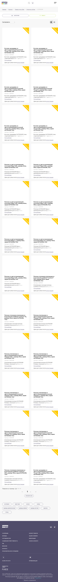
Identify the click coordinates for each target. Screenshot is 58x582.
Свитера (45, 508)
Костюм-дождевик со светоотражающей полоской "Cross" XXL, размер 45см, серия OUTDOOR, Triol (44, 128)
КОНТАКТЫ (4, 548)
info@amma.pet (33, 560)
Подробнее (38, 578)
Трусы (6, 512)
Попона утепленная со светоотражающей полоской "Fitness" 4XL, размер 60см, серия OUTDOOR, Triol (44, 356)
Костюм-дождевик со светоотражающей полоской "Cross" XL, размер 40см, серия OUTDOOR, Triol (14, 128)
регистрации (20, 62)
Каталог (10, 9)
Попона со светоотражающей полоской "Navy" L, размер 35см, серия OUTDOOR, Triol (14, 240)
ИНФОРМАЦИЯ (32, 538)
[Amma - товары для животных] (4, 3)
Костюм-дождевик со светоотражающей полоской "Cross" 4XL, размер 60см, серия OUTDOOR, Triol (44, 472)
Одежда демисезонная (9, 508)
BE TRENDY (6, 504)
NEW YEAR (17, 504)
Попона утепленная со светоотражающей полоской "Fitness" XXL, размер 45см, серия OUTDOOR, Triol (44, 433)
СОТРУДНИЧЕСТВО (6, 538)
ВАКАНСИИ (4, 546)
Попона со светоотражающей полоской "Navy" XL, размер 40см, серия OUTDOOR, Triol (44, 240)
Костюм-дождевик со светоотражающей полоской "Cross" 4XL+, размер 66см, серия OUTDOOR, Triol (14, 89)
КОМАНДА (4, 535)
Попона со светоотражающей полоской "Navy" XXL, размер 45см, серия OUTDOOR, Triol (15, 278)
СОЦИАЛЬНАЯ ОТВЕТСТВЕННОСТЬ (10, 540)
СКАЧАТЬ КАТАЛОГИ (33, 540)
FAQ (3, 543)
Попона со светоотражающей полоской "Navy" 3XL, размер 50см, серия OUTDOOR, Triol (15, 166)
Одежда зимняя (23, 508)
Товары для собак (19, 9)
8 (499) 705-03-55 (6, 560)
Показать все (29, 495)
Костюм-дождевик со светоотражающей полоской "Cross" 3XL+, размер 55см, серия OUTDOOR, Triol (44, 50)
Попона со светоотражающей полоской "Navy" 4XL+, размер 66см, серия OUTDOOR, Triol (43, 203)
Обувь (38, 504)
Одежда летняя (34, 508)
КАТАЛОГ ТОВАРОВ (33, 533)
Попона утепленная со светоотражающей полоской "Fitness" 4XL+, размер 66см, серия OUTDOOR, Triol (15, 395)
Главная (4, 9)
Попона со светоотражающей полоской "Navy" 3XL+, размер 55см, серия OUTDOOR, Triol (43, 166)
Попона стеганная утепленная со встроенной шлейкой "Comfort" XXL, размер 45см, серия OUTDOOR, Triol (15, 472)
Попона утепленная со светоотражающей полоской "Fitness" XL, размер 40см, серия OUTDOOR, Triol (14, 433)
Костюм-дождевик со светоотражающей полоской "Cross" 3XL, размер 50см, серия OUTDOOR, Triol (14, 50)
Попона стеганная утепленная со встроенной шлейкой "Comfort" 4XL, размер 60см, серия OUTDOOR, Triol (44, 278)
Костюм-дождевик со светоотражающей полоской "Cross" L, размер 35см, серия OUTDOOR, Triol (43, 89)
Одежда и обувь (30, 9)
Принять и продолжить (30, 580)
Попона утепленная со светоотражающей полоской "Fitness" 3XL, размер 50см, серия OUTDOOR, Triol (44, 317)
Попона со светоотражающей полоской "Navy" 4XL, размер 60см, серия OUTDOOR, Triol (15, 203)
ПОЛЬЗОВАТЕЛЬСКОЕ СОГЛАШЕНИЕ (10, 551)
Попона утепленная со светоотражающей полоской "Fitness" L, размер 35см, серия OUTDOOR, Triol (43, 395)
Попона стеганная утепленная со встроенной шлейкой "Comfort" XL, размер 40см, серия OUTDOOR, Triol (15, 317)
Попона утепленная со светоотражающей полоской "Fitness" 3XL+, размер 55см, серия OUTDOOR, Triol (15, 356)
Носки (27, 504)
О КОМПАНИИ (5, 533)
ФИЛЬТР (43, 15)
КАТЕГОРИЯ (16, 15)
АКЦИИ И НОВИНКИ (33, 535)
